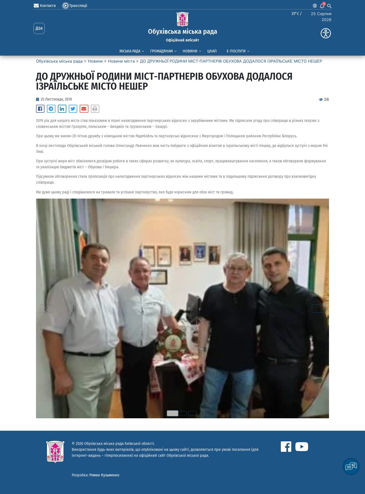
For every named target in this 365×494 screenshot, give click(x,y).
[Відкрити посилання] (182, 308)
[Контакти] (36, 5)
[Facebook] (286, 447)
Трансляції (78, 5)
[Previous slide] (46, 309)
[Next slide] (318, 309)
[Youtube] (302, 447)
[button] (40, 109)
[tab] (173, 413)
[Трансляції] (65, 5)
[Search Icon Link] (329, 5)
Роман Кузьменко (104, 475)
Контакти (48, 5)
